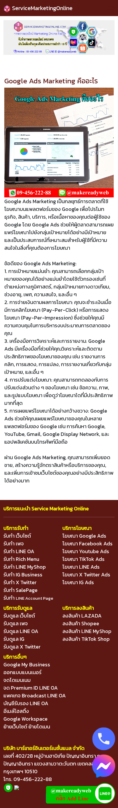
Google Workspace (25, 719)
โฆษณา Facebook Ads (87, 543)
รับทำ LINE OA (18, 551)
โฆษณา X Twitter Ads (86, 574)
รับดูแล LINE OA (20, 631)
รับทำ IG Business (22, 574)
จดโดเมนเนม (17, 680)
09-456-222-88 (32, 779)
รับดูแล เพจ (15, 623)
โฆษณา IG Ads (78, 582)
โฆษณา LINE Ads (81, 567)
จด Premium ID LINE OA (30, 688)
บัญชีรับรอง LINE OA (25, 703)
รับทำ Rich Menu (21, 559)
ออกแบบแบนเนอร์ (22, 672)
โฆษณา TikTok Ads (83, 559)
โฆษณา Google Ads (84, 536)
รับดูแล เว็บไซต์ (19, 616)
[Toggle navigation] (111, 8)
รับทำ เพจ (13, 543)
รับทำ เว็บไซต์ (17, 536)
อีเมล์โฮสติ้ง (16, 711)
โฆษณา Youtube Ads (85, 551)
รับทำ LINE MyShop (24, 567)
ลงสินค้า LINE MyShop (86, 631)
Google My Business (26, 664)
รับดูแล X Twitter (22, 647)
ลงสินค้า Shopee (80, 623)
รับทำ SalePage (20, 590)
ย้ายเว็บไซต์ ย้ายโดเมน (26, 726)
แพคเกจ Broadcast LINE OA (34, 695)
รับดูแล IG (13, 639)
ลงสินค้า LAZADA (82, 616)
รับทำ (28, 598)
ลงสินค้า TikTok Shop (86, 639)
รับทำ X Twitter (20, 582)
